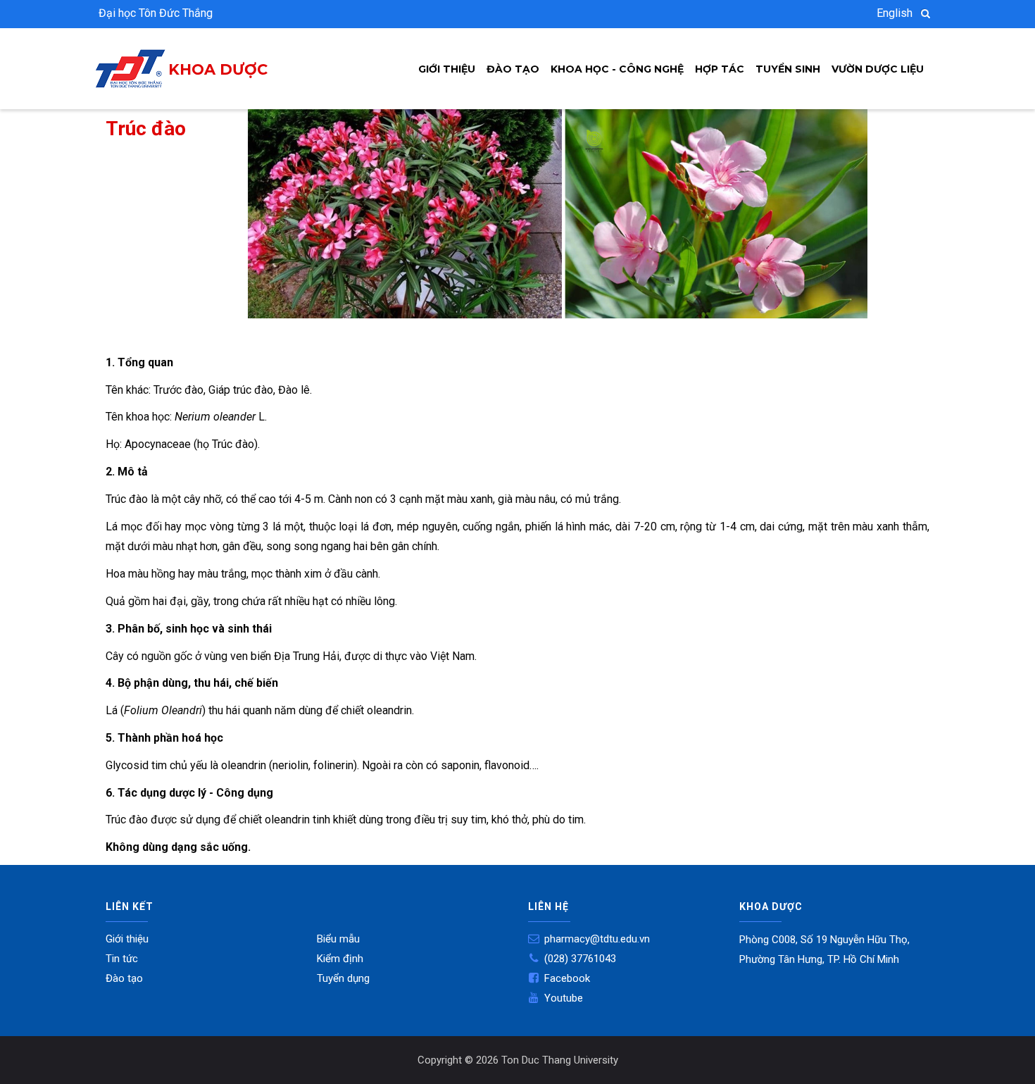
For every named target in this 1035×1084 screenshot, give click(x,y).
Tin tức (122, 958)
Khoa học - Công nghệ (617, 69)
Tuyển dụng (343, 978)
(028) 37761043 (580, 958)
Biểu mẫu (338, 939)
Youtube (563, 998)
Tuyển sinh (787, 69)
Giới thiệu (446, 69)
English (894, 13)
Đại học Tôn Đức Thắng (156, 13)
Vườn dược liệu (878, 69)
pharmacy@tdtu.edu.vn (597, 939)
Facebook (567, 978)
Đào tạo (513, 69)
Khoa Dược (218, 69)
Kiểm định (340, 958)
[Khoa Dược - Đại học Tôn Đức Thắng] (130, 59)
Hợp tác (719, 69)
